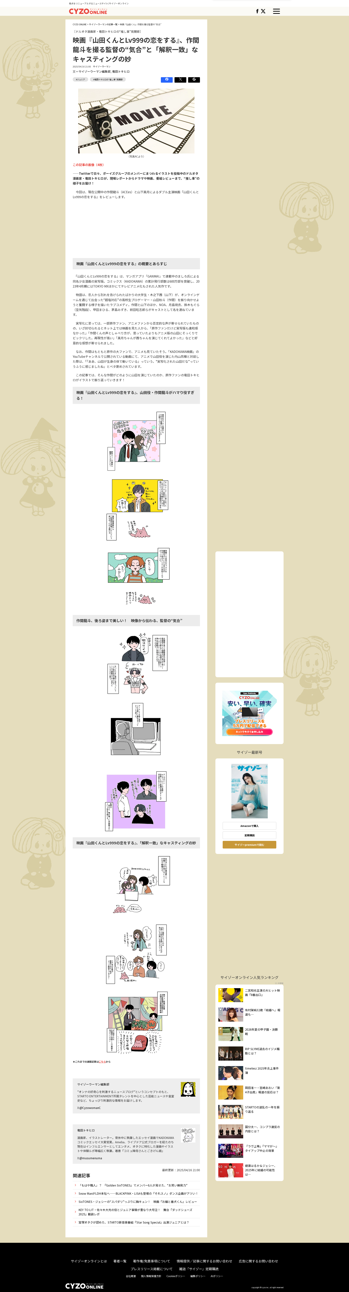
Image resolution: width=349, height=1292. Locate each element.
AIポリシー (217, 1276)
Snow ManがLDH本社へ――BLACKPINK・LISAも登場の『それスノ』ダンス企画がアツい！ (138, 1193)
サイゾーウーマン (102, 66)
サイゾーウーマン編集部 (95, 71)
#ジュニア (80, 79)
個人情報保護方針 (151, 1276)
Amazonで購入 (249, 826)
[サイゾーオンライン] (88, 11)
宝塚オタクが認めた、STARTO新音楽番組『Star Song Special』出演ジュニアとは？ (134, 1222)
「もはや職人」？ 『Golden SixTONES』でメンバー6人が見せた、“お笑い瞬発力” (133, 1185)
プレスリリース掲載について (152, 1268)
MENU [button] (276, 11)
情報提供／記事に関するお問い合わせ (204, 1261)
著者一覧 (120, 1261)
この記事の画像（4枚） (89, 164)
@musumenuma (91, 1158)
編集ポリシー (198, 1276)
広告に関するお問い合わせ (258, 1261)
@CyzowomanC (90, 1107)
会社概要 (131, 1276)
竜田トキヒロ (121, 71)
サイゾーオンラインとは (89, 1261)
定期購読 (249, 835)
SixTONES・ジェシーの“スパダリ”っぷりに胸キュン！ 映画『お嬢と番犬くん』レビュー (138, 1201)
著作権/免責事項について (151, 1261)
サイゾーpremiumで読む (249, 845)
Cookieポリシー (176, 1276)
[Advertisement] (136, 228)
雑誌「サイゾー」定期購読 (198, 1268)
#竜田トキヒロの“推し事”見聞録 (108, 79)
